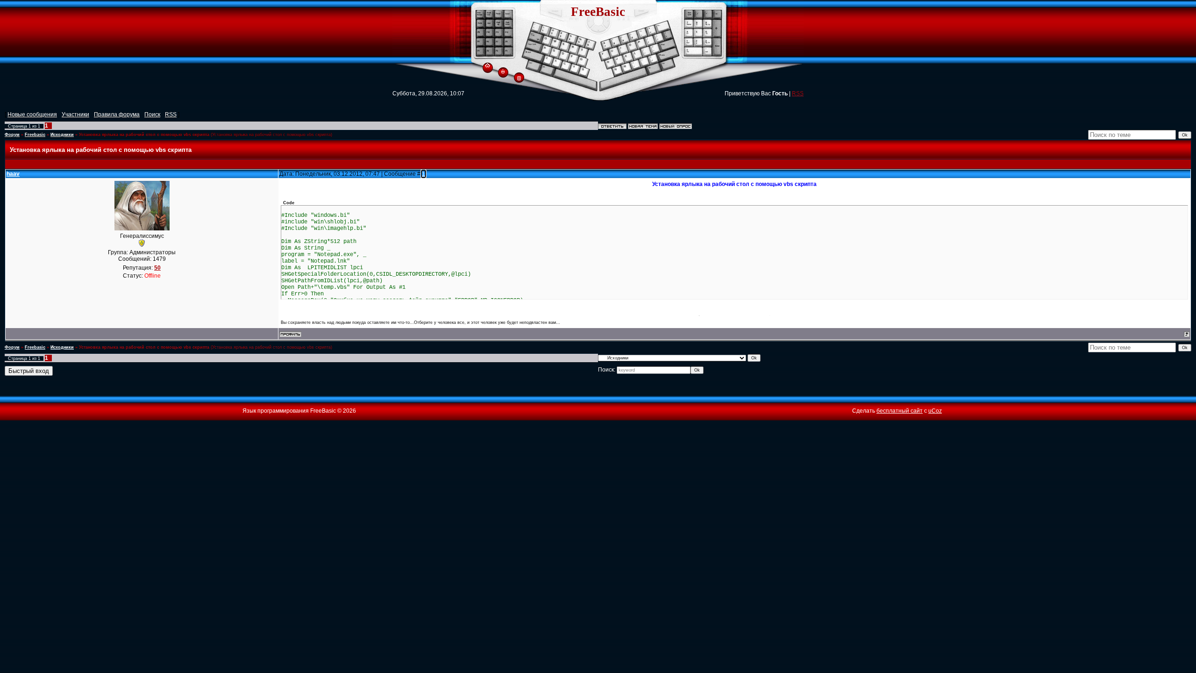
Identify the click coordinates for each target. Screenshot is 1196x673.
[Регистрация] (519, 77)
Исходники (62, 134)
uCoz (935, 411)
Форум (12, 134)
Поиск (152, 114)
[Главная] (487, 64)
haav (13, 174)
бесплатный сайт (899, 411)
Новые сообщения (32, 114)
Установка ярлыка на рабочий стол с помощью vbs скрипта (144, 134)
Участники (75, 114)
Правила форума (117, 114)
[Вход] (503, 71)
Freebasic (35, 134)
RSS (798, 93)
